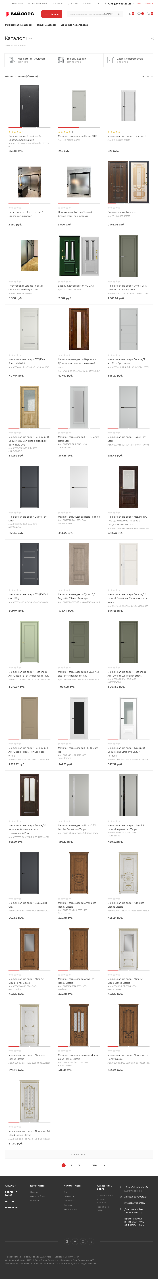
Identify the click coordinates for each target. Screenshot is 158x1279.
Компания (37, 1186)
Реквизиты (69, 1200)
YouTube (83, 1241)
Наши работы (37, 1196)
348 (94, 1165)
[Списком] (148, 76)
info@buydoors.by (134, 1202)
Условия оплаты (105, 1195)
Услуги (9, 1201)
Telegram (75, 1241)
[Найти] (119, 14)
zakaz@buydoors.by (135, 1196)
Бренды (68, 1205)
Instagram (67, 1241)
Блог (66, 1192)
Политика (69, 1196)
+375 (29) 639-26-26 (119, 3)
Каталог (10, 1186)
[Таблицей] (152, 76)
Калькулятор (70, 1209)
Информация (73, 1186)
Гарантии (35, 1200)
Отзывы (34, 1192)
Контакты (11, 1207)
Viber (90, 1241)
